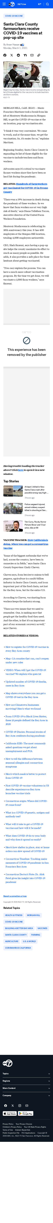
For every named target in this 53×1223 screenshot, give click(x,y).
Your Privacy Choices (24, 1124)
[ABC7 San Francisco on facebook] (6, 1106)
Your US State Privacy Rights (35, 1127)
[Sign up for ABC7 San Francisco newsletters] (27, 1106)
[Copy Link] (38, 55)
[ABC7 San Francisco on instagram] (20, 1106)
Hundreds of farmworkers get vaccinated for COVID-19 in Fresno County (25, 188)
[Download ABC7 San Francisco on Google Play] (25, 1113)
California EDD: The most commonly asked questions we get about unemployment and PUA (26, 747)
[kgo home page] (7, 1063)
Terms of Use (8, 1130)
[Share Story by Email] (31, 55)
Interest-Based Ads (22, 1130)
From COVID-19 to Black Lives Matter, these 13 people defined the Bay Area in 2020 (27, 720)
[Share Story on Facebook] (4, 55)
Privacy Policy (8, 1124)
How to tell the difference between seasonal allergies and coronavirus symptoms (24, 762)
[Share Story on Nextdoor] (25, 55)
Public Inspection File (11, 1133)
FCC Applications (28, 1133)
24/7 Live (22, 4)
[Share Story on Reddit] (18, 55)
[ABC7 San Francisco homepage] (11, 4)
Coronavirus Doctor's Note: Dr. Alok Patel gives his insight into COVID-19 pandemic (25, 877)
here (21, 470)
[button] (4, 4)
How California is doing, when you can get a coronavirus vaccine (25, 544)
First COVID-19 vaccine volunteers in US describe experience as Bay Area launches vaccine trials (27, 789)
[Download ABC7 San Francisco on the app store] (10, 1113)
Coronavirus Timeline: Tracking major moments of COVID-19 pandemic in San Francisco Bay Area (27, 862)
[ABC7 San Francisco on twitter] (13, 1106)
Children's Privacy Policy (12, 1127)
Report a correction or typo (15, 896)
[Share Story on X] (11, 55)
